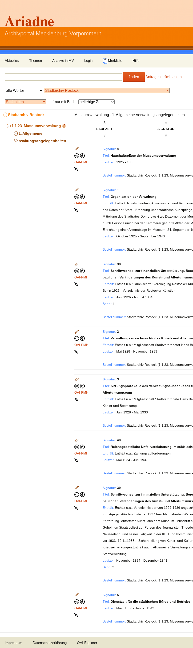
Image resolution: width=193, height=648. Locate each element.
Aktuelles (12, 61)
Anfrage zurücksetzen (163, 77)
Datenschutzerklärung (50, 643)
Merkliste (115, 61)
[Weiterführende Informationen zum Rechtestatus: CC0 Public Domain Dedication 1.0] (79, 155)
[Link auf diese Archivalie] (76, 169)
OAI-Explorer (87, 643)
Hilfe (136, 61)
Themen (35, 61)
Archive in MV (63, 61)
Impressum (13, 643)
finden (134, 77)
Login (88, 61)
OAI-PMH (81, 162)
